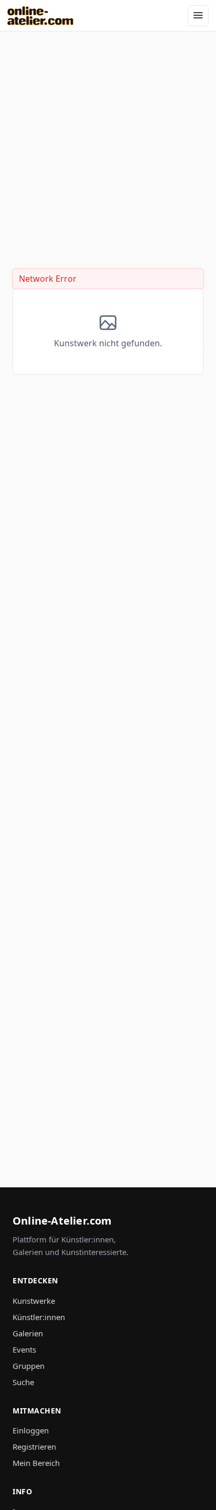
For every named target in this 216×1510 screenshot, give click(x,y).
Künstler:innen (39, 1317)
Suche (23, 1382)
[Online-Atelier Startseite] (40, 15)
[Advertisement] (108, 139)
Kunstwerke (34, 1300)
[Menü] (198, 15)
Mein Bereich (36, 1463)
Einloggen (31, 1430)
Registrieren (34, 1446)
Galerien (28, 1333)
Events (24, 1349)
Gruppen (29, 1365)
